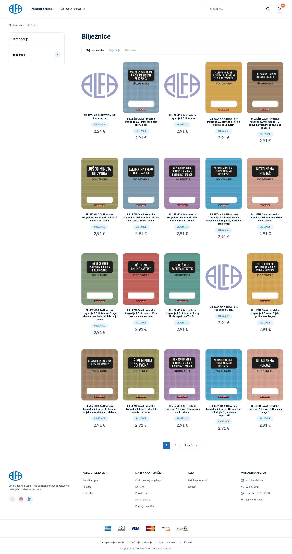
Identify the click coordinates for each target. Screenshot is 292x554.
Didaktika (88, 493)
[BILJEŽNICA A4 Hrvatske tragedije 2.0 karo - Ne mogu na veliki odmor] (182, 376)
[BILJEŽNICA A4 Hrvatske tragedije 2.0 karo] (223, 278)
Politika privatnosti (198, 480)
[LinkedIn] (29, 499)
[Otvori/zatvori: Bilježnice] (57, 54)
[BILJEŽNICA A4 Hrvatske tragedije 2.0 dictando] (182, 87)
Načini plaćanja (143, 500)
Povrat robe (141, 493)
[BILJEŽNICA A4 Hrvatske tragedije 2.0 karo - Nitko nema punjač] (265, 376)
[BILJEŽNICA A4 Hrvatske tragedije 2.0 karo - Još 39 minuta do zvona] (141, 376)
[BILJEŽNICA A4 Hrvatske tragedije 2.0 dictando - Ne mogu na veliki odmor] (182, 185)
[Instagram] (21, 499)
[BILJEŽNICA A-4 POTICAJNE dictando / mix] (99, 87)
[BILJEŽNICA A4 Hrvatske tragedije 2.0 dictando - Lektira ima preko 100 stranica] (141, 185)
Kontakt (192, 487)
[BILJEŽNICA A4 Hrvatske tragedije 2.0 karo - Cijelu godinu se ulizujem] (265, 280)
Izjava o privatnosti (168, 543)
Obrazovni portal (71, 8)
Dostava (139, 487)
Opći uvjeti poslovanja (141, 543)
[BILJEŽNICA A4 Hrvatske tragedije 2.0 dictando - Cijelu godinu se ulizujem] (223, 89)
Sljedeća (191, 445)
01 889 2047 (252, 487)
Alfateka (87, 487)
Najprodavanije (95, 50)
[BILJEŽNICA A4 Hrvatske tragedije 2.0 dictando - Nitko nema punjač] (265, 185)
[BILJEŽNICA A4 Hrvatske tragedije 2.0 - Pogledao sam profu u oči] (141, 89)
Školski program (91, 480)
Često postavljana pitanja (148, 480)
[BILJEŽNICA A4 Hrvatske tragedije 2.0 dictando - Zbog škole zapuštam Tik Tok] (182, 280)
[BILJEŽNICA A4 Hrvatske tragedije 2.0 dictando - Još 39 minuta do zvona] (99, 185)
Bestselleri (131, 50)
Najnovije (114, 50)
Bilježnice (99, 125)
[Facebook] (12, 499)
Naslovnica (15, 25)
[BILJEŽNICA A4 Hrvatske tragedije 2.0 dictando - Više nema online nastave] (141, 280)
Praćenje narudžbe (144, 506)
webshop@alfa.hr (255, 480)
